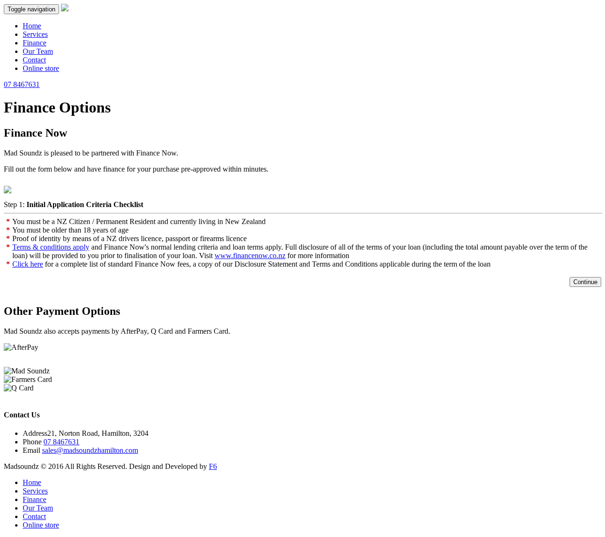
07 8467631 (22, 84)
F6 (213, 466)
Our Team (38, 51)
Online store (41, 68)
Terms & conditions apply (50, 247)
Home (32, 26)
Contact (34, 60)
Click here (27, 264)
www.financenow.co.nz (250, 255)
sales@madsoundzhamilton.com (90, 450)
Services (35, 34)
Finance (34, 43)
